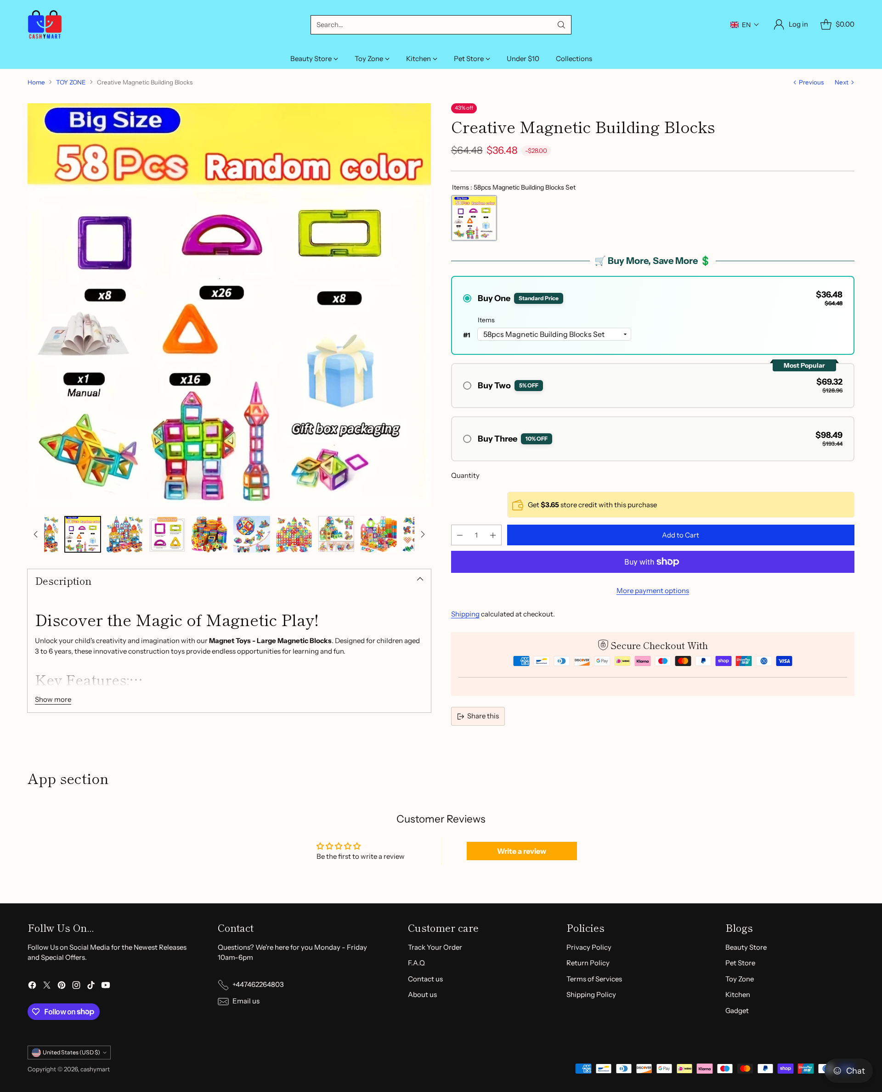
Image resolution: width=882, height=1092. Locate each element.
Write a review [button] (521, 851)
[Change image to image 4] (167, 534)
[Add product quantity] (493, 535)
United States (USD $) (71, 1052)
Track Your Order (435, 947)
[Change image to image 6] (251, 534)
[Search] (561, 24)
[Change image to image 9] (378, 534)
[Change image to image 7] (294, 534)
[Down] (422, 534)
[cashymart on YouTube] (105, 987)
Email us (246, 1001)
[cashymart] (45, 24)
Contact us (425, 978)
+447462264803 (258, 984)
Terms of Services (594, 978)
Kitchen (737, 994)
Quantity (465, 475)
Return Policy (588, 962)
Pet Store (740, 962)
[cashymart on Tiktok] (90, 987)
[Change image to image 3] (125, 534)
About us (422, 994)
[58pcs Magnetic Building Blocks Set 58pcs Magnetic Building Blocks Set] (474, 218)
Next (841, 82)
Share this (483, 715)
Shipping (465, 614)
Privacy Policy (588, 947)
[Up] (36, 534)
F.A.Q (416, 962)
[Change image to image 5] (209, 534)
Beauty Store (746, 947)
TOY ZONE (71, 82)
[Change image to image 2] (82, 534)
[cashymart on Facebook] (32, 987)
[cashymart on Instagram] (76, 987)
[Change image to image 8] (336, 534)
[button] (745, 25)
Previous (811, 82)
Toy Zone (739, 978)
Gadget (737, 1010)
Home (36, 82)
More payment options (652, 590)
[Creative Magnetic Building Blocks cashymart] (229, 304)
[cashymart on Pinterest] (61, 987)
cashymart (95, 1069)
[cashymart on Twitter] (46, 987)
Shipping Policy (591, 994)
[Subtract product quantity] (460, 535)
